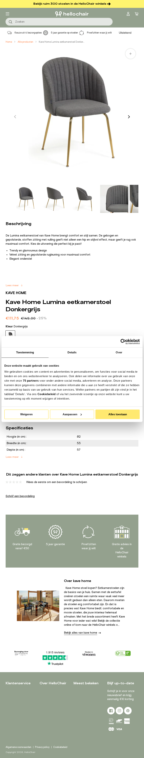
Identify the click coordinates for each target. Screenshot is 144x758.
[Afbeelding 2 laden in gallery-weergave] (55, 199)
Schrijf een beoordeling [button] (20, 496)
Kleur (17, 326)
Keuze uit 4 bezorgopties (28, 32)
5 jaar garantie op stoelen (64, 32)
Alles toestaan (117, 414)
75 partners (31, 380)
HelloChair (29, 752)
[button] (7, 14)
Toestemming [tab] (25, 352)
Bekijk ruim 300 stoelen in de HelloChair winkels (69, 3)
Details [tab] (72, 352)
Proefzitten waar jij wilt (99, 32)
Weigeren (26, 414)
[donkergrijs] (10, 335)
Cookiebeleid (47, 394)
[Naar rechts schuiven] (129, 116)
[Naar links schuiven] (15, 116)
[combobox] (59, 21)
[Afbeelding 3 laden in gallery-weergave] (84, 199)
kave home (16, 293)
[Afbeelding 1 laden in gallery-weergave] (25, 199)
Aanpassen (70, 414)
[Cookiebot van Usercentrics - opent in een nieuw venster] (123, 341)
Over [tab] (119, 352)
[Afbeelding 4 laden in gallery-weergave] (114, 199)
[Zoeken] (11, 22)
